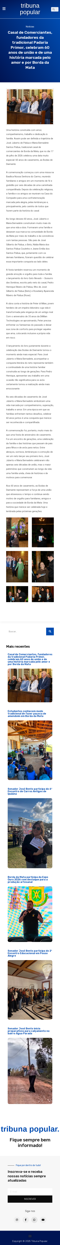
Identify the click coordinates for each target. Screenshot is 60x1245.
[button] (30, 1235)
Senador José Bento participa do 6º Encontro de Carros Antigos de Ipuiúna (30, 791)
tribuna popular (30, 8)
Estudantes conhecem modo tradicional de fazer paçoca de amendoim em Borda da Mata (27, 714)
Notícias (30, 26)
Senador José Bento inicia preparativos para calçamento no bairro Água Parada (29, 1031)
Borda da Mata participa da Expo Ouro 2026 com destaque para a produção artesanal (28, 879)
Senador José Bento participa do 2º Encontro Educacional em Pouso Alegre (30, 953)
